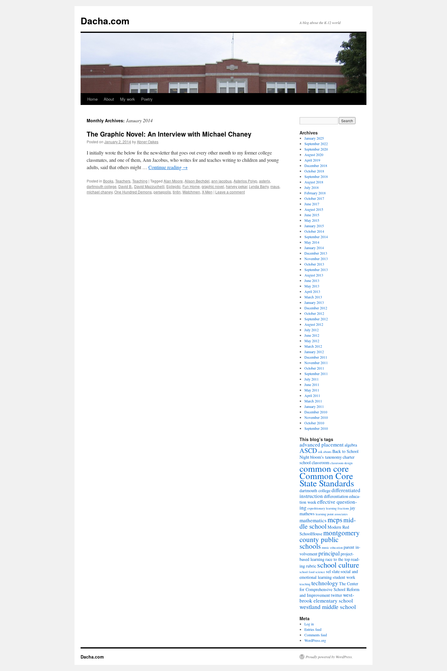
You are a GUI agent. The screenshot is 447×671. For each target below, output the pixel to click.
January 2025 (314, 138)
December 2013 (315, 253)
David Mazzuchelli (149, 186)
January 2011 (314, 406)
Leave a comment (230, 191)
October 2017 (314, 198)
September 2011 (316, 373)
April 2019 (312, 160)
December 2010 (315, 411)
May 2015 (311, 220)
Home (92, 99)
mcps (334, 519)
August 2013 (313, 275)
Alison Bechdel (197, 180)
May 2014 (311, 242)
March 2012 (313, 346)
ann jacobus (221, 180)
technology (324, 583)
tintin (177, 191)
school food (307, 572)
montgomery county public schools (330, 539)
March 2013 (313, 296)
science (320, 572)
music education (332, 547)
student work (344, 577)
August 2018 (313, 181)
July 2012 (311, 329)
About (109, 99)
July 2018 (311, 187)
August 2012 (313, 324)
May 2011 (311, 390)
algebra (351, 445)
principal (329, 553)
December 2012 (315, 307)
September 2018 (316, 176)
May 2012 (311, 340)
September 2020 (316, 149)
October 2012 (314, 313)
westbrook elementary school (327, 597)
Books (108, 180)
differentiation (336, 496)
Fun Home (191, 186)
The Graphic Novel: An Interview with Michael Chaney (169, 133)
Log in (309, 623)
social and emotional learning (329, 574)
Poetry (147, 99)
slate (336, 571)
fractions (343, 508)
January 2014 (314, 247)
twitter (336, 595)
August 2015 (313, 209)
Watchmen (191, 191)
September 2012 (316, 318)
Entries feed (312, 629)
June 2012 (311, 335)
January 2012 (314, 351)
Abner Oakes (147, 141)
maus (274, 186)
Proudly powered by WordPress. (329, 656)
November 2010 (316, 417)
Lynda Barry (259, 186)
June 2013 (311, 280)
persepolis (162, 191)
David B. (125, 186)
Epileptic (173, 186)
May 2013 (311, 285)
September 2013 (316, 269)
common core (324, 468)
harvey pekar (236, 186)
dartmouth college (101, 186)
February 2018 (315, 192)
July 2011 (311, 379)
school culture (338, 565)
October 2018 (314, 171)
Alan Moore (173, 180)
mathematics (313, 520)
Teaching (139, 180)
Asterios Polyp (245, 180)
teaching (305, 584)
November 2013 (316, 258)
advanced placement (322, 444)
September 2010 (316, 428)
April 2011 (312, 395)
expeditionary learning (322, 508)
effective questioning (328, 504)
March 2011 (313, 400)
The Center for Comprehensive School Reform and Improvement (329, 589)
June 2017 (311, 203)
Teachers (122, 180)
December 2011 (315, 357)
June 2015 (311, 214)
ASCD (308, 450)
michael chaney (100, 191)
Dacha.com (105, 20)
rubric (311, 566)
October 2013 (314, 264)
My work (127, 99)
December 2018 (315, 165)
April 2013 (312, 291)
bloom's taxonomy (326, 457)
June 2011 (311, 384)
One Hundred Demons (133, 191)
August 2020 (313, 154)
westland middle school (328, 606)
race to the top (337, 559)
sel (328, 571)
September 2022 (316, 143)
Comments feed (315, 634)
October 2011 (314, 368)
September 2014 (316, 236)
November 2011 (316, 362)
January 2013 (314, 302)
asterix (264, 180)
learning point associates (332, 514)
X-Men (207, 191)
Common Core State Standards (327, 479)
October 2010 (314, 422)
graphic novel (213, 186)
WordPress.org (315, 640)
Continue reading (168, 167)
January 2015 (314, 225)
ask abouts (324, 452)
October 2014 (314, 231)
